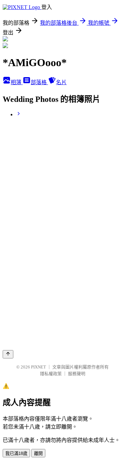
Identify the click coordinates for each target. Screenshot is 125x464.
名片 (61, 82)
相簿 (17, 82)
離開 (38, 453)
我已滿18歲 (16, 453)
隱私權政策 (51, 373)
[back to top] (8, 354)
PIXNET (38, 366)
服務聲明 (76, 373)
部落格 (39, 82)
